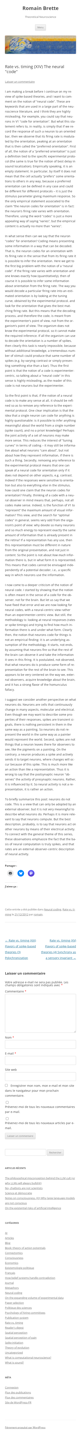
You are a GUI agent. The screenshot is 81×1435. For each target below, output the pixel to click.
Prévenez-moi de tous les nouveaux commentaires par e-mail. (40, 1109)
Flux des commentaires (19, 1397)
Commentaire (15, 991)
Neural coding (52, 909)
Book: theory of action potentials (25, 1248)
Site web (11, 1070)
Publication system (16, 1318)
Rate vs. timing (14, 1323)
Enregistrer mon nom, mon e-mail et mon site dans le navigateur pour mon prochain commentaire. (39, 1091)
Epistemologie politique (19, 1268)
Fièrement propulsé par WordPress (25, 1427)
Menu (40, 27)
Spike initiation (14, 1342)
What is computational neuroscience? (28, 1357)
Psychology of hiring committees (25, 1313)
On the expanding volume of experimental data (34, 1298)
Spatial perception (16, 1332)
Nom (9, 1037)
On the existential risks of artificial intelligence (33, 1208)
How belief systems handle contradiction (30, 1278)
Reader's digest (14, 1328)
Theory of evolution (17, 1347)
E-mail (10, 1053)
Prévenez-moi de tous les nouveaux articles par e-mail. (39, 1125)
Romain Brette (40, 8)
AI (6, 1233)
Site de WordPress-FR (18, 1402)
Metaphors (12, 1288)
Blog (7, 1243)
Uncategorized (14, 1352)
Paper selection (14, 1303)
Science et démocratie (18, 1193)
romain (38, 914)
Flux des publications (18, 1392)
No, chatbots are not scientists (24, 1188)
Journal (9, 1283)
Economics (11, 1263)
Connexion (11, 1387)
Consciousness (14, 1258)
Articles (9, 1238)
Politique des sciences (18, 1308)
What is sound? (14, 1362)
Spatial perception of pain (21, 1337)
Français (10, 1273)
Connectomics (14, 1253)
